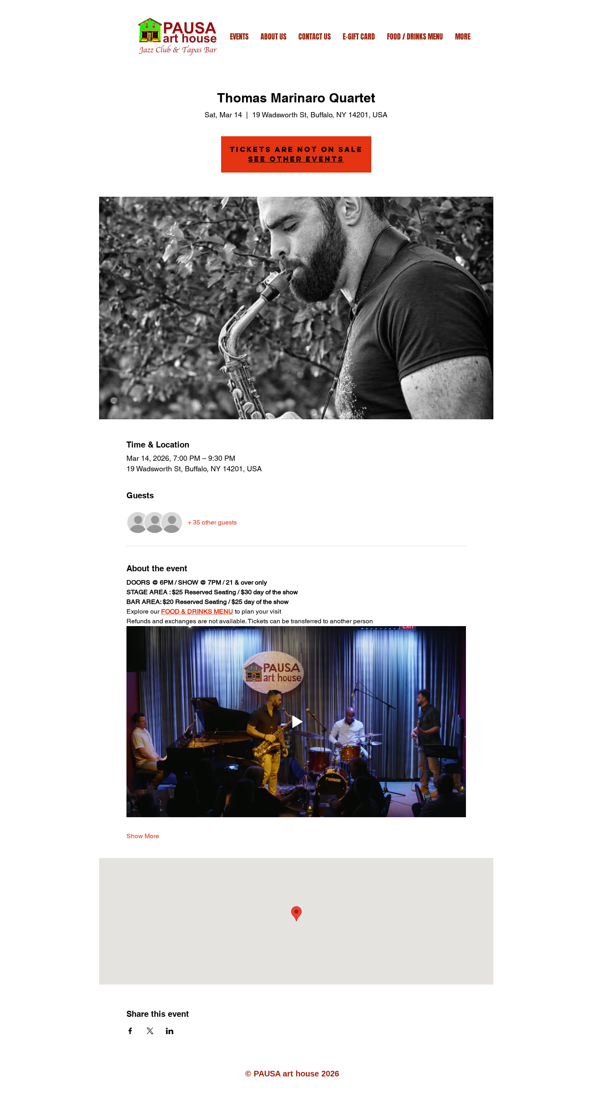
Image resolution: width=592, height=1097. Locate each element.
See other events (296, 159)
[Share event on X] (150, 1031)
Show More (142, 836)
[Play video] (296, 721)
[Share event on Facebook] (130, 1031)
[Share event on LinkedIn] (170, 1031)
